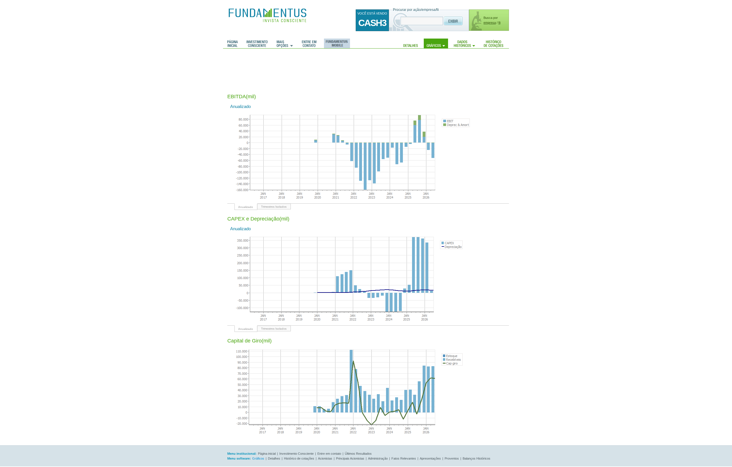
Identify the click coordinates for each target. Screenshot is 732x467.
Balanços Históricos (476, 458)
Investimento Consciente (296, 453)
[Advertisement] (331, 67)
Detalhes (411, 43)
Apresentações (430, 458)
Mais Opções (284, 43)
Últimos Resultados (358, 453)
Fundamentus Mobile (336, 43)
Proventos (452, 458)
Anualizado (245, 207)
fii (499, 22)
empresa (490, 22)
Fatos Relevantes (403, 458)
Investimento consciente (257, 43)
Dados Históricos (464, 43)
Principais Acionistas (350, 458)
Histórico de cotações (493, 43)
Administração (378, 458)
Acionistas (325, 458)
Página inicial (232, 43)
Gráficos (436, 43)
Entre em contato (309, 43)
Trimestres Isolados (274, 206)
